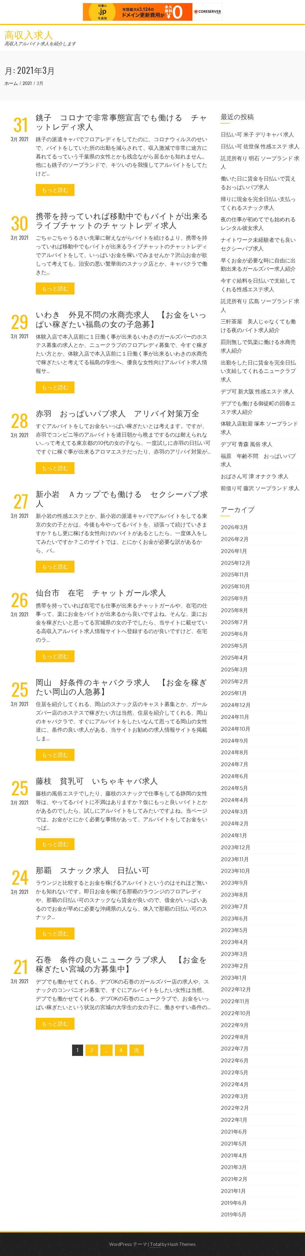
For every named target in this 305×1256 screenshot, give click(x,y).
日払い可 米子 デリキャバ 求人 (257, 134)
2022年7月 (235, 1048)
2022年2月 (235, 1107)
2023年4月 (234, 942)
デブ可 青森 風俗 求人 (247, 444)
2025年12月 (235, 563)
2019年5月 (234, 1214)
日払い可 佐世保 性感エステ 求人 (260, 146)
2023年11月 (235, 859)
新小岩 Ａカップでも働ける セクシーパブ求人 (122, 498)
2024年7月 (234, 764)
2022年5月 (234, 1072)
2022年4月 (235, 1084)
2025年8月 (234, 610)
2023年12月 (235, 847)
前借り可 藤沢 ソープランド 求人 (260, 488)
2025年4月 (234, 657)
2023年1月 (234, 977)
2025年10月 (235, 586)
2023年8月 (234, 894)
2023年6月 (234, 918)
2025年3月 (234, 669)
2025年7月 (234, 622)
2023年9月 (234, 882)
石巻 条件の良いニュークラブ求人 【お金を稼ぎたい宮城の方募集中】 (121, 963)
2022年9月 (235, 1025)
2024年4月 (234, 800)
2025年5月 (234, 645)
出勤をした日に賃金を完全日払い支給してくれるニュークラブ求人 (258, 371)
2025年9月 (234, 598)
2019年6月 (234, 1202)
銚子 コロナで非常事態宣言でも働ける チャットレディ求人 (122, 121)
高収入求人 (29, 34)
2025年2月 (234, 681)
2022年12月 (236, 989)
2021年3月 (234, 1167)
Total (155, 1244)
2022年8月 (235, 1037)
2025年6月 (234, 633)
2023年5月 (234, 930)
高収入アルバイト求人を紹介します (40, 43)
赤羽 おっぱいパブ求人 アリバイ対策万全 (118, 413)
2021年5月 (234, 1143)
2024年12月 (236, 705)
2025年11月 (235, 574)
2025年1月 (234, 693)
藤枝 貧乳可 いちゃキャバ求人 (97, 780)
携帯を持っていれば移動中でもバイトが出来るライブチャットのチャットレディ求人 (122, 220)
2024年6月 (234, 776)
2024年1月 (234, 835)
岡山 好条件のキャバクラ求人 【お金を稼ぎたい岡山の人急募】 (121, 686)
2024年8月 (234, 752)
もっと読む (55, 189)
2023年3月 (234, 953)
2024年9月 (234, 740)
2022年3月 (234, 1096)
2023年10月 (235, 870)
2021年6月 (234, 1131)
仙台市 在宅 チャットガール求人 (101, 592)
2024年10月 (235, 728)
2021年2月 (234, 1179)
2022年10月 (236, 1013)
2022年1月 (234, 1119)
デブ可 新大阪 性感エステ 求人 (257, 391)
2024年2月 (235, 823)
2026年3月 (234, 527)
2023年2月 (234, 965)
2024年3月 (234, 811)
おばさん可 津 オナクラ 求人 (255, 476)
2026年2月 (235, 539)
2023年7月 (234, 906)
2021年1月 (233, 1191)
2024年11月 (235, 716)
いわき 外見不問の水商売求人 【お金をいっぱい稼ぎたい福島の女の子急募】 (121, 318)
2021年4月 (234, 1155)
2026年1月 (234, 551)
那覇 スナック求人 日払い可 (93, 869)
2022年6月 (235, 1060)
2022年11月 (235, 1001)
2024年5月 (234, 788)
